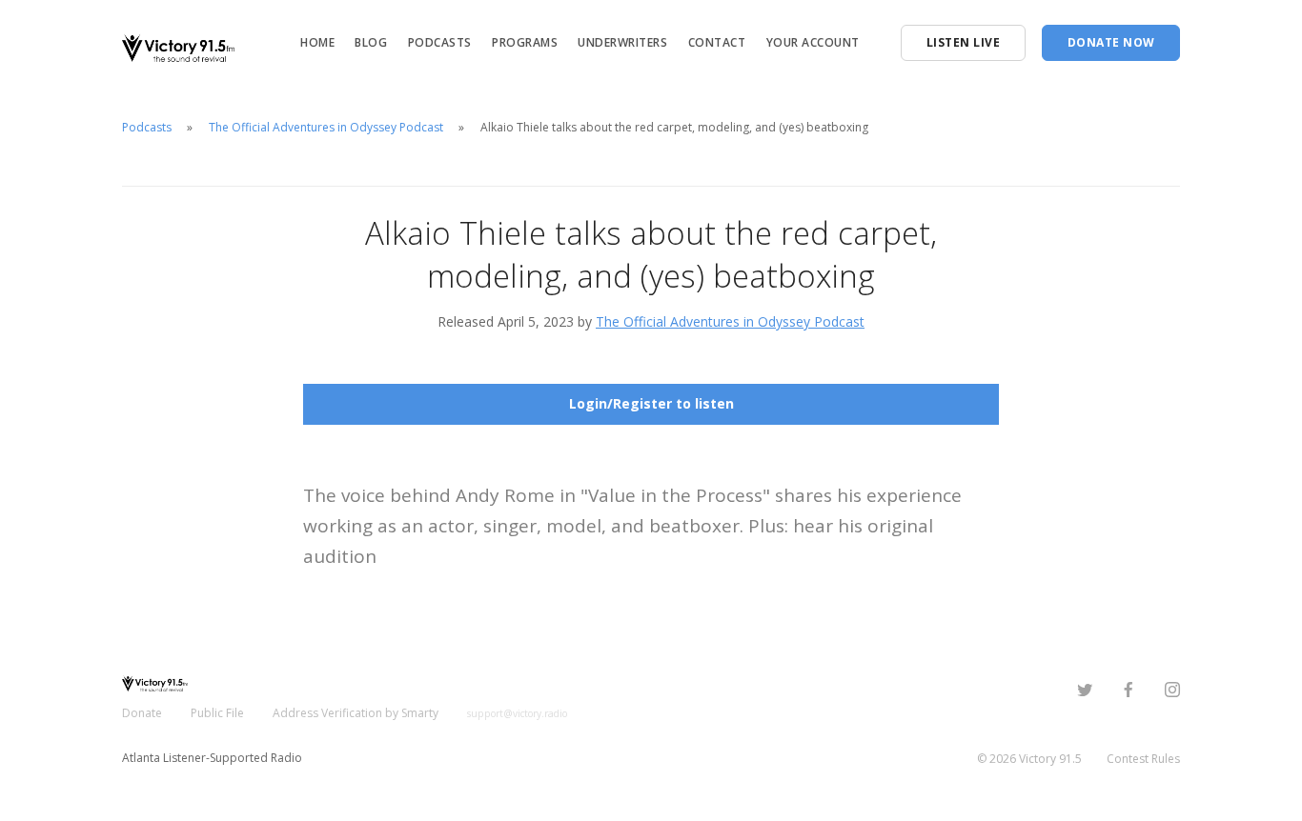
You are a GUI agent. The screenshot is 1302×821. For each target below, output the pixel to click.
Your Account (813, 42)
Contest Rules (1143, 759)
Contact (717, 42)
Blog (371, 42)
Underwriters (622, 42)
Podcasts (440, 42)
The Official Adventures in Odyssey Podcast (326, 127)
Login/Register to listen (651, 403)
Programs (525, 42)
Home (317, 42)
